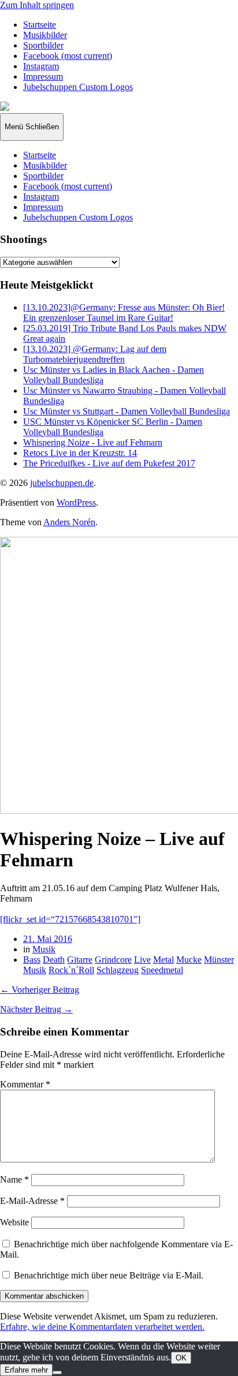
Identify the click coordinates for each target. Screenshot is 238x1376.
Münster (219, 959)
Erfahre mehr (26, 1370)
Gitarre (79, 959)
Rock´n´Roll (71, 970)
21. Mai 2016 (47, 939)
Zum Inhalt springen (37, 5)
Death (54, 959)
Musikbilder (45, 35)
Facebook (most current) (67, 56)
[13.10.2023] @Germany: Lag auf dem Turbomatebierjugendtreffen (94, 354)
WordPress (76, 502)
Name (14, 1179)
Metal (163, 959)
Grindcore (113, 959)
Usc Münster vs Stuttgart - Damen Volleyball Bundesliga (126, 411)
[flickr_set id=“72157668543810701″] (70, 919)
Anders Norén (69, 522)
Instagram (41, 66)
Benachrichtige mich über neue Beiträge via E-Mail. (108, 1275)
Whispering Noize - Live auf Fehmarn (92, 442)
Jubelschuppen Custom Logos (78, 87)
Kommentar (25, 1084)
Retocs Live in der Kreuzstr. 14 (80, 453)
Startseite (39, 24)
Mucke (189, 959)
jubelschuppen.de (62, 483)
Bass (31, 959)
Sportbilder (43, 45)
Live (142, 959)
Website (14, 1222)
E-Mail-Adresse (32, 1201)
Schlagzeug (117, 970)
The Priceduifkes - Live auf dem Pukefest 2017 (109, 463)
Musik (43, 949)
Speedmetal (162, 970)
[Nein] (57, 1372)
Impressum (43, 76)
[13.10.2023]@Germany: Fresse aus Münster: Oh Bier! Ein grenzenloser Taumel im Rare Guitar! (124, 312)
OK (181, 1357)
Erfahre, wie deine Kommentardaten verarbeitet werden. (102, 1327)
